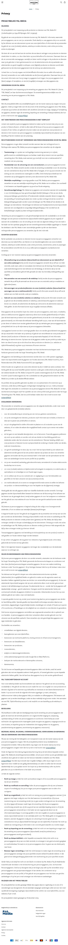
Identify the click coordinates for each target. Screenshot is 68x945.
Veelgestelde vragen (40, 913)
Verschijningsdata (40, 916)
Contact (3, 927)
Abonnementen (40, 910)
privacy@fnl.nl (22, 115)
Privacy (3, 932)
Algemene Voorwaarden (7, 930)
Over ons (3, 924)
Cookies (3, 935)
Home (30, 9)
